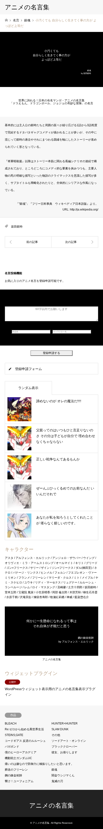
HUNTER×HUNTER (65, 723)
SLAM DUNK (60, 729)
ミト (77, 577)
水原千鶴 (12, 597)
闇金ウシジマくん (63, 775)
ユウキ (28, 582)
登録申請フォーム (28, 369)
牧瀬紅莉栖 (57, 597)
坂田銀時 (17, 226)
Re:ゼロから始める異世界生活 (24, 729)
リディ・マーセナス (48, 582)
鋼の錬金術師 (13, 775)
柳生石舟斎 (90, 592)
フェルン (60, 572)
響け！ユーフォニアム (19, 781)
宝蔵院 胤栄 (26, 592)
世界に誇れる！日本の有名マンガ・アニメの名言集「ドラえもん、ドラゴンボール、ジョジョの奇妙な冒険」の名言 (51, 102)
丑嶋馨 (61, 587)
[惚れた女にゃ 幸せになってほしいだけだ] (28, 242)
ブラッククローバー (64, 746)
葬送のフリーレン (16, 769)
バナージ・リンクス (26, 572)
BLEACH (11, 723)
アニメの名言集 (51, 659)
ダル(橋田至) (84, 567)
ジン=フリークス (63, 567)
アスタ (9, 558)
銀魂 (54, 769)
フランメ (24, 577)
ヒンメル (46, 572)
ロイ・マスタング (43, 587)
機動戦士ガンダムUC (18, 758)
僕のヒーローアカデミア (20, 752)
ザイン (45, 567)
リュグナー (70, 582)
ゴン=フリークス (17, 567)
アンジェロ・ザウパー (66, 558)
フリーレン (39, 577)
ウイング (89, 558)
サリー (34, 567)
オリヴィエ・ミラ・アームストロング (29, 563)
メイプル (87, 577)
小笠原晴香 (43, 592)
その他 (56, 735)
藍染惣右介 (81, 597)
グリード (91, 563)
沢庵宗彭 (25, 597)
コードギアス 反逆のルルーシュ (25, 740)
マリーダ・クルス (60, 577)
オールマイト (64, 563)
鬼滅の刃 (57, 781)
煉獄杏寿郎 (41, 597)
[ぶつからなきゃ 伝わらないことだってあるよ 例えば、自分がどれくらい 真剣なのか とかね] (75, 242)
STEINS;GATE (14, 735)
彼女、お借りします (64, 752)
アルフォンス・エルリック (33, 558)
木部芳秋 (75, 592)
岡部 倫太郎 (59, 592)
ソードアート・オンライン (69, 740)
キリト (79, 563)
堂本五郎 (10, 592)
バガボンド (12, 746)
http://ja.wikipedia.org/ (84, 209)
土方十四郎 (75, 587)
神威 (69, 597)
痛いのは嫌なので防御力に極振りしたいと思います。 (39, 764)
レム (27, 587)
